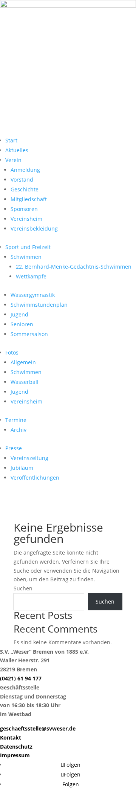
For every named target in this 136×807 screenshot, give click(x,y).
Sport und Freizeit (28, 247)
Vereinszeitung (29, 458)
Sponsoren (24, 208)
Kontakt (10, 737)
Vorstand (22, 179)
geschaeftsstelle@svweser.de (38, 728)
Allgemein (23, 362)
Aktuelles (16, 150)
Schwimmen (26, 256)
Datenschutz (16, 746)
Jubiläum (22, 467)
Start (11, 140)
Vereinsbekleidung (34, 228)
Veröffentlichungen (35, 477)
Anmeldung (25, 169)
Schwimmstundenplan (39, 304)
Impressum (15, 755)
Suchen (23, 588)
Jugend (19, 314)
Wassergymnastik (33, 294)
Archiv (18, 429)
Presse (13, 448)
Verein (13, 160)
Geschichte (25, 189)
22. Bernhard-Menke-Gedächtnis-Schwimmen (73, 266)
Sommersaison (29, 334)
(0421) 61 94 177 (21, 678)
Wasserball (25, 381)
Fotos (12, 352)
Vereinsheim (26, 218)
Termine (15, 419)
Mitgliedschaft (29, 199)
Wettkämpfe (31, 276)
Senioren (22, 324)
